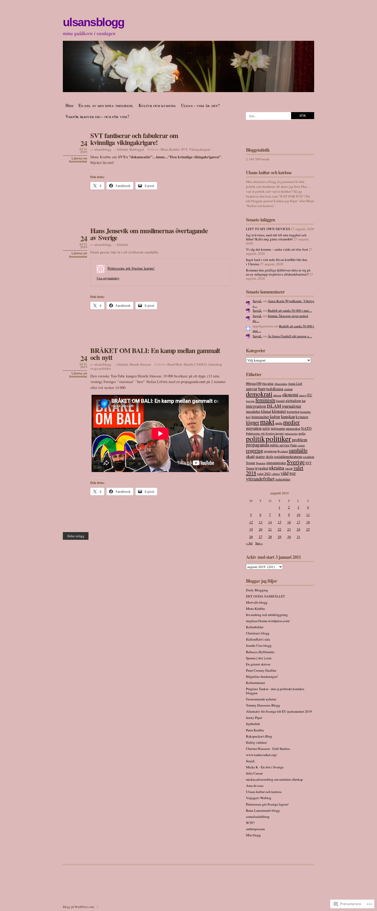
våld (285, 473)
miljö (266, 428)
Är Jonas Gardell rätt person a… (290, 336)
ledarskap (215, 364)
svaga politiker (100, 368)
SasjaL (257, 301)
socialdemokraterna (288, 456)
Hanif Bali (174, 364)
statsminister (276, 462)
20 (260, 529)
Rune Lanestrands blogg (263, 810)
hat (303, 401)
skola (269, 456)
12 (251, 522)
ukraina (276, 467)
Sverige (296, 462)
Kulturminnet (255, 682)
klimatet (279, 411)
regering (254, 450)
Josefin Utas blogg (259, 645)
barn (261, 388)
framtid (280, 401)
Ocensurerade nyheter (261, 699)
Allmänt (122, 149)
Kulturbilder (254, 627)
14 (270, 522)
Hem (69, 105)
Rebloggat (137, 149)
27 (260, 536)
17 (298, 522)
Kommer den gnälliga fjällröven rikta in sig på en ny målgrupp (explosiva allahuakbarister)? (278, 272)
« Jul (249, 543)
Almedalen (280, 384)
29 (279, 536)
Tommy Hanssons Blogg (263, 705)
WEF (292, 474)
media (278, 423)
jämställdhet (253, 412)
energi (302, 395)
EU (309, 395)
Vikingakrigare (199, 149)
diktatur (277, 395)
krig (248, 417)
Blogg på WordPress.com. (79, 907)
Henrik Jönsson (140, 364)
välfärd (275, 474)
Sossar (250, 462)
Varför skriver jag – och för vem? (97, 116)
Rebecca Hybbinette (260, 652)
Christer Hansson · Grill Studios (268, 748)
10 (298, 514)
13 (260, 522)
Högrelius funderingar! (262, 676)
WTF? (250, 822)
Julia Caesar (254, 773)
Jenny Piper (254, 717)
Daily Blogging (257, 590)
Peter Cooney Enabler (261, 670)
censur (288, 389)
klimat (266, 411)
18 (308, 522)
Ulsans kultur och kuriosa (264, 791)
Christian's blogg (258, 633)
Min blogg (253, 835)
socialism (308, 457)
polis (302, 433)
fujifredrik (253, 723)
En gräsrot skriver (258, 664)
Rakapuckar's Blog (259, 736)
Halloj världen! (256, 742)
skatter (260, 456)
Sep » (259, 543)
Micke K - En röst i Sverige (265, 767)
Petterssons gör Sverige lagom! (131, 268)
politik (255, 438)
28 (270, 536)
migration (254, 428)
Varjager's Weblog (258, 798)
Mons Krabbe (170, 149)
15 (279, 522)
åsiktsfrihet (282, 479)
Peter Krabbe (255, 730)
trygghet (261, 468)
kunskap (288, 416)
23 (289, 529)
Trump (250, 468)
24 (298, 529)
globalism (293, 400)
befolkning (274, 388)
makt (267, 421)
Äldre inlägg (75, 536)
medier (291, 422)
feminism (265, 400)
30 (289, 536)
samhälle (298, 450)
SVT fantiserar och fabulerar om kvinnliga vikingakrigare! (134, 138)
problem (299, 439)
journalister (291, 406)
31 (298, 536)
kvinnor (302, 416)
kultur (275, 416)
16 (289, 522)
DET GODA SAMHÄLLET (265, 596)
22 (279, 529)
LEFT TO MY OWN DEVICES (268, 229)
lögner (252, 422)
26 (251, 536)
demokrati (259, 393)
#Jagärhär (268, 384)
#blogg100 (253, 383)
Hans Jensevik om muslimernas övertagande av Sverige (149, 234)
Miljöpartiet (278, 428)
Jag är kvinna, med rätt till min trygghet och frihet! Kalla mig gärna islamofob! (276, 237)
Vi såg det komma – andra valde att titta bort (277, 249)
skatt (250, 456)
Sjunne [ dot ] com (258, 658)
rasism (301, 445)
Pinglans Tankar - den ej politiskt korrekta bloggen (275, 691)
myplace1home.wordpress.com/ (268, 621)
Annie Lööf (295, 383)
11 (308, 514)
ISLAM (274, 406)
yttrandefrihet (260, 478)
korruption (293, 412)
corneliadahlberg (258, 816)
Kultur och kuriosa (157, 105)
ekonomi (290, 394)
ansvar (251, 388)
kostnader (305, 412)
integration (256, 406)
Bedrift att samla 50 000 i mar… (290, 310)
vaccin (289, 468)
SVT (184, 149)
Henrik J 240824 (195, 364)
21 (270, 529)
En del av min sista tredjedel (105, 105)
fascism (250, 401)
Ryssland (282, 451)
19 (251, 529)
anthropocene (255, 829)
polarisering (291, 433)
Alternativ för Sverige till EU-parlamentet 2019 (279, 711)
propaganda (257, 444)
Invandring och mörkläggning (267, 614)
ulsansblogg (93, 22)
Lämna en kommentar (78, 160)
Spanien (260, 463)
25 (308, 529)
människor (293, 428)
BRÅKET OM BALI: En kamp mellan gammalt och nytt (155, 353)
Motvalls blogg (256, 602)
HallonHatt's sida (258, 639)
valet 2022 (264, 473)
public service (280, 445)
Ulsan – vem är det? (200, 105)
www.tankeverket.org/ (261, 754)
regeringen (270, 451)
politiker (278, 438)
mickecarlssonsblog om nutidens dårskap (274, 779)
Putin (293, 445)
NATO (306, 428)
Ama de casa (254, 785)
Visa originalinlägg (108, 278)
